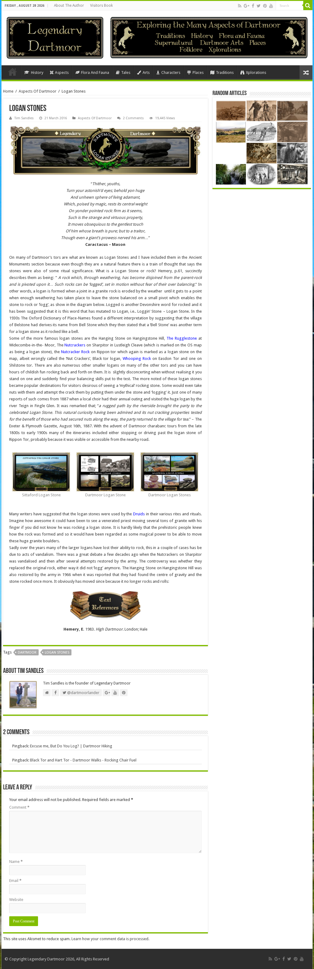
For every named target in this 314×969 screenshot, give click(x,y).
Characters (170, 72)
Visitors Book (101, 5)
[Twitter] (258, 6)
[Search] (307, 5)
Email (15, 880)
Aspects (62, 72)
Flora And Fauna (95, 72)
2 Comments (133, 118)
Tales (125, 72)
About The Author (69, 5)
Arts (146, 72)
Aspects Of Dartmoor (37, 91)
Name (16, 861)
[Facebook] (253, 6)
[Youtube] (271, 6)
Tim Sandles (24, 118)
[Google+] (246, 6)
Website (16, 899)
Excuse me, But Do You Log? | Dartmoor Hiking (71, 746)
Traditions (225, 72)
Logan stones (57, 652)
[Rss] (239, 6)
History (37, 72)
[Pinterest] (264, 6)
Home (13, 71)
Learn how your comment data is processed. (110, 939)
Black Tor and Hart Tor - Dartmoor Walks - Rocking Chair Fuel (83, 760)
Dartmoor (27, 652)
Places (198, 72)
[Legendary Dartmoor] (55, 36)
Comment (19, 807)
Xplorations (256, 72)
